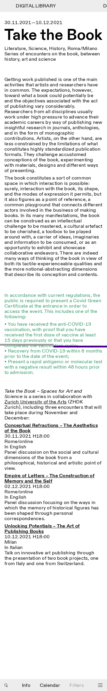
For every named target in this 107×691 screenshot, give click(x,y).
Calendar (50, 685)
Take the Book (53, 36)
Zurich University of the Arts (35, 402)
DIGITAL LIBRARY (34, 6)
